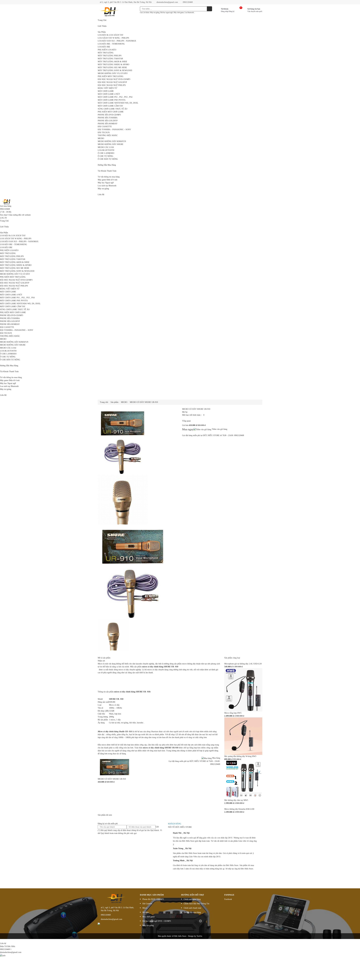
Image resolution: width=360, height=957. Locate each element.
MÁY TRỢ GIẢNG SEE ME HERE (112, 67)
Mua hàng (216, 758)
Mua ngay (188, 429)
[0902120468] (1, 940)
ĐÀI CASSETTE (105, 126)
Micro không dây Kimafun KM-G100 (239, 809)
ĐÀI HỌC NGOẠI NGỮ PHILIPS (112, 85)
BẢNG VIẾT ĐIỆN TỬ (107, 88)
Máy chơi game (148, 917)
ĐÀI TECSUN (104, 132)
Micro (144, 908)
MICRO (101, 138)
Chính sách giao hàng (192, 899)
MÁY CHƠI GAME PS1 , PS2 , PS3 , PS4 (115, 97)
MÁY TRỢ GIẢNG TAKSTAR (110, 59)
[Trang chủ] (7, 201)
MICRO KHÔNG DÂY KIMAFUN (112, 141)
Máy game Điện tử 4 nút (107, 180)
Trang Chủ (102, 20)
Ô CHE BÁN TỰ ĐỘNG (108, 159)
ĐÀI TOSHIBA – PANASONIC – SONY (114, 129)
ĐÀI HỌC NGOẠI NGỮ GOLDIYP (112, 82)
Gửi (157, 827)
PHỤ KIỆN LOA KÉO (107, 50)
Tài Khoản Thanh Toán (107, 171)
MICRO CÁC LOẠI (106, 147)
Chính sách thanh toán (192, 908)
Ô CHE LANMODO (106, 153)
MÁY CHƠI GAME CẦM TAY (110, 106)
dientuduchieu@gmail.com (167, 2)
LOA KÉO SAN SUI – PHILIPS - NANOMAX (117, 41)
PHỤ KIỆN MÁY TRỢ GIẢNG (110, 76)
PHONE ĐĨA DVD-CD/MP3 (109, 115)
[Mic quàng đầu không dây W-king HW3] (243, 736)
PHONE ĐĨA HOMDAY (107, 124)
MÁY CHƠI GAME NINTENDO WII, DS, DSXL (118, 103)
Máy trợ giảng (103, 189)
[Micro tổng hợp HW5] (243, 690)
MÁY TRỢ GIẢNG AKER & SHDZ (112, 61)
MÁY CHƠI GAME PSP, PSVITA (111, 100)
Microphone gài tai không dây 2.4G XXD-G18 (243, 664)
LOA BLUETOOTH (106, 150)
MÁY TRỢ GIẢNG (105, 53)
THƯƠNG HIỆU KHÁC (108, 135)
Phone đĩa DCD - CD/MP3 (153, 899)
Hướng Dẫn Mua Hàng (107, 165)
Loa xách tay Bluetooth (107, 186)
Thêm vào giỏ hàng (219, 429)
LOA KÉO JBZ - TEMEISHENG (111, 44)
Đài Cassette (147, 904)
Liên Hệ (101, 194)
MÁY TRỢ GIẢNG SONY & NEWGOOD (115, 70)
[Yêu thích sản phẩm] (202, 415)
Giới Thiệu (102, 26)
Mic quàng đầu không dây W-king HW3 (240, 756)
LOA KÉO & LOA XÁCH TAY (110, 35)
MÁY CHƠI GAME (106, 91)
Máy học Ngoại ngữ (106, 183)
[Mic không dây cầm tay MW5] (243, 779)
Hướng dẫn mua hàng (192, 912)
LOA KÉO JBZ (104, 47)
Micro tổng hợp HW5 (232, 713)
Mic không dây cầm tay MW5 (236, 800)
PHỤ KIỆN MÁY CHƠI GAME (111, 112)
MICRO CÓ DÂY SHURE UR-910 (112, 779)
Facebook (228, 899)
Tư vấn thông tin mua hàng (109, 177)
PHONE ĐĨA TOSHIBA (107, 118)
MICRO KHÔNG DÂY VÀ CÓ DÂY (113, 73)
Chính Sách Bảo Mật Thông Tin (196, 904)
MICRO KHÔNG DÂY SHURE (110, 144)
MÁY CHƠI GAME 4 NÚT (109, 94)
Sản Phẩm (102, 32)
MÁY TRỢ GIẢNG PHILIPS (110, 56)
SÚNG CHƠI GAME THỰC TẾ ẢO (112, 109)
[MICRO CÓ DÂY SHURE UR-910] (114, 767)
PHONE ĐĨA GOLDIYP (108, 121)
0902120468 (187, 2)
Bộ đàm (145, 912)
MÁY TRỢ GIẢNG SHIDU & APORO (113, 64)
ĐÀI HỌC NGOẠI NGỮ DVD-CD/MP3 (114, 79)
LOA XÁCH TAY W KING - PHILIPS (113, 38)
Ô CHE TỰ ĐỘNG (105, 156)
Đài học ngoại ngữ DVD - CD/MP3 (156, 921)
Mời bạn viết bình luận (191, 415)
